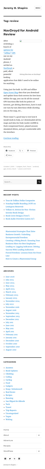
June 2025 (10, 283)
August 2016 (11, 310)
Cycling (9, 380)
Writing (9, 419)
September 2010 (13, 347)
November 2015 (12, 313)
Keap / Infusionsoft (14, 389)
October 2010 (11, 344)
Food (8, 383)
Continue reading (11, 138)
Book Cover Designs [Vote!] (17, 216)
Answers (9, 368)
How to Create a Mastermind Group (21, 259)
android (36, 166)
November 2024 (13, 301)
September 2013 (13, 316)
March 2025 (11, 292)
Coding (9, 377)
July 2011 (9, 322)
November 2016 (12, 307)
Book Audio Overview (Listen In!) (20, 219)
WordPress (8, 451)
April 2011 (10, 331)
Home (6, 430)
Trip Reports (11, 410)
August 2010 (11, 350)
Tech (24, 166)
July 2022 (10, 304)
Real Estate (10, 392)
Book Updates (12, 371)
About (6, 435)
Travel (29, 166)
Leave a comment (24, 169)
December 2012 (12, 319)
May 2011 (10, 328)
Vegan (8, 416)
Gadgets (19, 166)
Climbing (10, 374)
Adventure (8, 440)
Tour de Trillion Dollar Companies (20, 200)
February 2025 (12, 295)
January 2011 (11, 338)
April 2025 (10, 289)
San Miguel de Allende (15, 401)
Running (9, 398)
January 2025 (11, 298)
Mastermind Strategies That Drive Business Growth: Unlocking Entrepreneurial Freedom (20, 234)
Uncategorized (12, 413)
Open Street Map (10, 92)
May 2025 (10, 286)
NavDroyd (7, 68)
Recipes (9, 395)
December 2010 (12, 341)
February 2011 (12, 334)
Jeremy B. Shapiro (15, 8)
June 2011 (10, 325)
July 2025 (10, 280)
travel (14, 169)
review (9, 169)
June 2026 (10, 277)
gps (4, 169)
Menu (37, 8)
